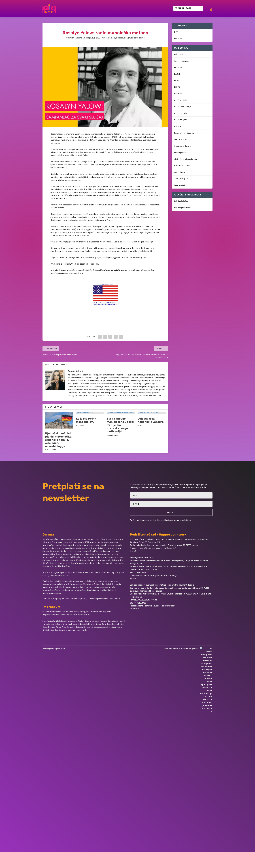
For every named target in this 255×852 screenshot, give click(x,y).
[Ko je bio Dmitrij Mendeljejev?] (90, 413)
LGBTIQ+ (178, 87)
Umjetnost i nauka (182, 165)
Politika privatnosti (182, 207)
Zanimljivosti (179, 172)
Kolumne (178, 38)
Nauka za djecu (180, 119)
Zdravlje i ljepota (181, 178)
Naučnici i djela (108, 37)
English (177, 74)
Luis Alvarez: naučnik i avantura (151, 420)
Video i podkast (180, 152)
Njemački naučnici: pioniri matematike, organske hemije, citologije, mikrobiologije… (58, 440)
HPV (176, 32)
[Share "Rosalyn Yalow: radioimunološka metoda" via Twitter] (105, 336)
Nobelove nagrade (124, 37)
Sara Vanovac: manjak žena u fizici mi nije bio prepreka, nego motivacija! (120, 425)
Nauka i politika (180, 113)
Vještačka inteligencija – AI (185, 159)
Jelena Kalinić (82, 37)
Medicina (178, 93)
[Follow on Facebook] (131, 617)
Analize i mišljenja (181, 61)
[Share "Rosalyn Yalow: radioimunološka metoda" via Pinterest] (110, 336)
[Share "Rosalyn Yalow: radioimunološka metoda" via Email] (121, 336)
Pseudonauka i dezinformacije (186, 133)
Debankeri (178, 54)
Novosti (177, 126)
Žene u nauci (139, 37)
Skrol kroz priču (180, 139)
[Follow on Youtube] (149, 617)
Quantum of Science (182, 146)
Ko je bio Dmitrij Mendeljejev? (86, 420)
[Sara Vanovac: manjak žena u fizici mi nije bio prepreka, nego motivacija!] (121, 413)
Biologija (178, 67)
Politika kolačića (181, 201)
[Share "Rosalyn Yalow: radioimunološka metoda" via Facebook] (99, 336)
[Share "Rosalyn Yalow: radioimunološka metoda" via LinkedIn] (115, 336)
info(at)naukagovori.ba (53, 648)
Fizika (176, 80)
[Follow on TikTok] (157, 617)
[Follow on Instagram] (140, 617)
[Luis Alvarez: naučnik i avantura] (152, 413)
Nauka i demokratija (182, 106)
